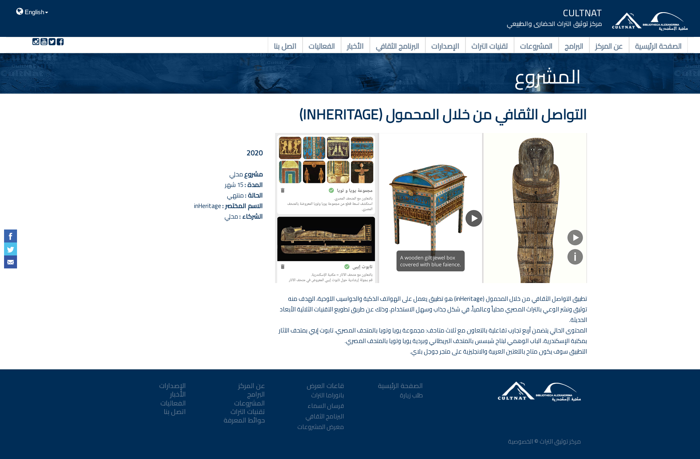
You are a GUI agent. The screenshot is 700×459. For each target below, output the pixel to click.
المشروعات (536, 45)
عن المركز (609, 45)
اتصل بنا (285, 45)
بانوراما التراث (327, 395)
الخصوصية (520, 441)
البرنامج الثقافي (397, 45)
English (33, 12)
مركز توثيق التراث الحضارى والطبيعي (554, 23)
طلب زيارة (411, 395)
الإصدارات (445, 45)
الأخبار (355, 45)
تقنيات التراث (490, 45)
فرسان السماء (325, 406)
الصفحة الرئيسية (658, 45)
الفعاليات (322, 45)
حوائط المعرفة (244, 420)
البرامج (574, 45)
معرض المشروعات (320, 427)
